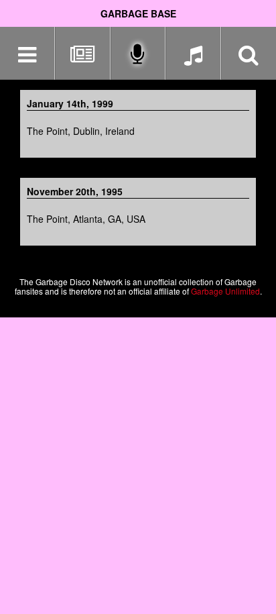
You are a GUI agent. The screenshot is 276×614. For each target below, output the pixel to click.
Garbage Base (138, 13)
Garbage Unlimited (225, 291)
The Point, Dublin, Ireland (81, 131)
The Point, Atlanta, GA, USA (86, 218)
